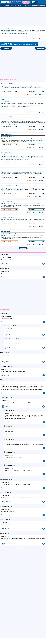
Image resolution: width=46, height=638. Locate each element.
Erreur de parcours (6, 134)
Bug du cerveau (5, 231)
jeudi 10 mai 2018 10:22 (5, 522)
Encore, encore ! (23, 248)
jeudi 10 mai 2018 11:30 (9, 468)
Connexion (43, 2)
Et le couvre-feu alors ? (7, 152)
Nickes (3, 519)
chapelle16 (4, 397)
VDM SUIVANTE (40, 48)
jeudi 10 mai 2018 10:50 (9, 442)
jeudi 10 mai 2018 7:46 (5, 369)
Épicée (12, 5)
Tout (2, 5)
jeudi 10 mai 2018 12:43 (9, 341)
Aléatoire (7, 5)
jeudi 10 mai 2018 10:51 (9, 455)
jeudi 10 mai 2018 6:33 (5, 271)
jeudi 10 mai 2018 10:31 (9, 413)
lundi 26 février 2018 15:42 (6, 257)
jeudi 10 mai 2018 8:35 (5, 400)
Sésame (3, 99)
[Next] (25, 548)
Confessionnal (32, 5)
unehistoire (4, 366)
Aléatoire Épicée (19, 5)
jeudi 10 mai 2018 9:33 (5, 509)
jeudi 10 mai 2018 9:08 (5, 482)
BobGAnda (8, 325)
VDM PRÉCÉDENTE (6, 48)
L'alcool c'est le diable (7, 117)
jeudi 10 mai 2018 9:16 (5, 495)
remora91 (4, 492)
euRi (3, 533)
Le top (25, 5)
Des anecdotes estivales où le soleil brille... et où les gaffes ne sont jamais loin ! (19, 44)
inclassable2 (5, 506)
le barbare (4, 479)
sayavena (8, 410)
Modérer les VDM (34, 2)
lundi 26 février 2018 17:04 (10, 328)
